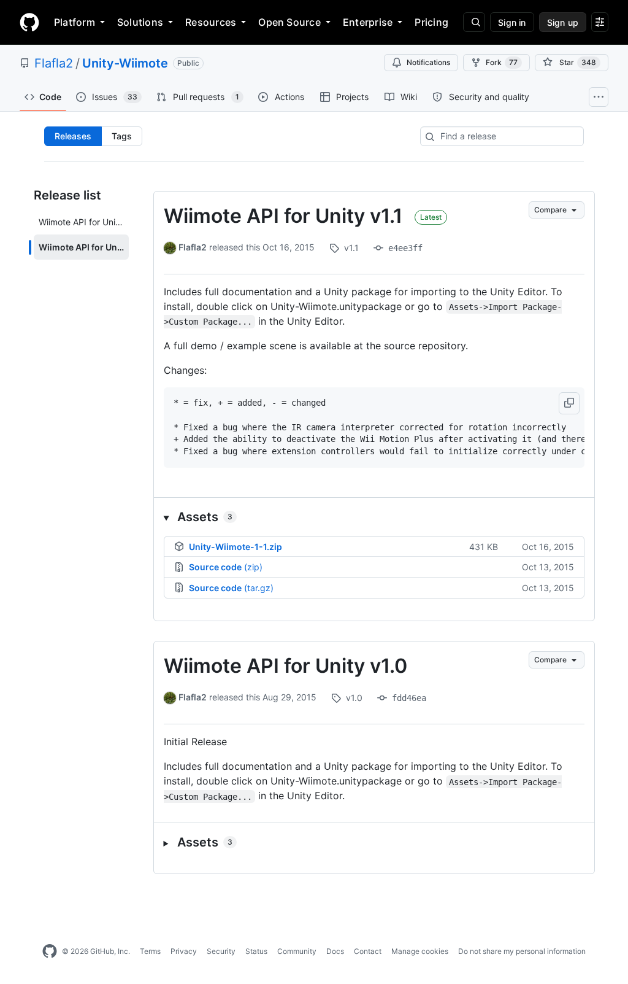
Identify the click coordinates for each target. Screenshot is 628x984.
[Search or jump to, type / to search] (474, 22)
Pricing (431, 22)
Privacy (183, 951)
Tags (122, 136)
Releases (73, 136)
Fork (502, 62)
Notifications (428, 62)
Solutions (140, 22)
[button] (569, 403)
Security (221, 951)
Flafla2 (53, 63)
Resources (210, 22)
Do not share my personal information (522, 951)
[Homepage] (29, 22)
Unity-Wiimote (125, 63)
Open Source (289, 22)
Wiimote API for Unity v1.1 (283, 216)
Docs (335, 951)
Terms (150, 951)
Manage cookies (419, 951)
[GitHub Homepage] (49, 951)
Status (256, 951)
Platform (74, 22)
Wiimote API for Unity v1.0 (285, 666)
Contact (367, 951)
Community (296, 951)
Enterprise (367, 22)
